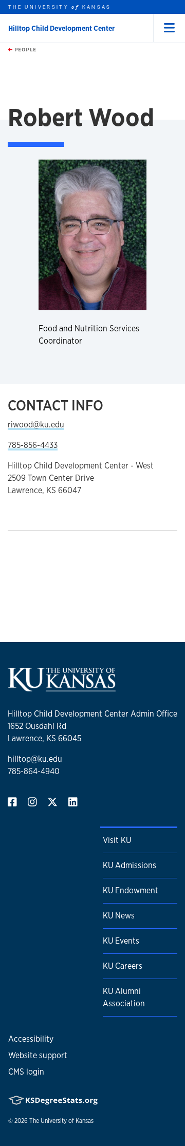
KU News (119, 915)
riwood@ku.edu (36, 424)
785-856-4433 (33, 445)
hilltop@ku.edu (35, 759)
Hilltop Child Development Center (61, 28)
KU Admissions (129, 865)
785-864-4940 (34, 771)
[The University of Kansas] (62, 687)
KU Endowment (130, 890)
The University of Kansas (61, 1121)
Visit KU (117, 840)
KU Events (121, 940)
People (24, 49)
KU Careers (122, 966)
